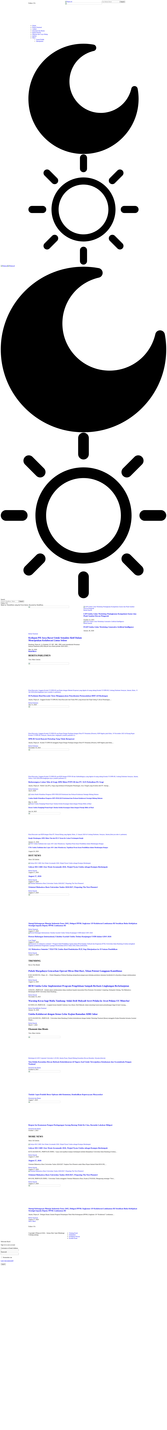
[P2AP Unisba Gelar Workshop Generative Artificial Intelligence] (104, 621)
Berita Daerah (88, 610)
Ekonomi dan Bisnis (34, 1068)
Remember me (7, 1257)
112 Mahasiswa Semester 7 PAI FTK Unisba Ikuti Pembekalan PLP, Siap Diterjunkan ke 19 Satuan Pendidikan (72, 949)
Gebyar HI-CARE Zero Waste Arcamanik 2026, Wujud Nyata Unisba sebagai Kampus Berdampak (68, 867)
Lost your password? (7, 1261)
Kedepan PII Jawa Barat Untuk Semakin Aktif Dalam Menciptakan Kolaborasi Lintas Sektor (55, 639)
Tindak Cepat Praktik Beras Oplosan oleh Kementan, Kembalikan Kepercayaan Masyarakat (65, 1094)
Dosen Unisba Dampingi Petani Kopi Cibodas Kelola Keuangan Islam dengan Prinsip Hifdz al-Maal (61, 807)
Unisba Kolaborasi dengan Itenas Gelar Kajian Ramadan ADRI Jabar (63, 1014)
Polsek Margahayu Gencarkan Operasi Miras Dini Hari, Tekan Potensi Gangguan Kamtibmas (75, 971)
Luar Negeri (32, 940)
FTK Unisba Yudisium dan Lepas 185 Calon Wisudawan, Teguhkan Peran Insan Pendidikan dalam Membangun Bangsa (68, 847)
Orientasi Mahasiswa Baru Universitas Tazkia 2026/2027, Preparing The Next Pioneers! (63, 887)
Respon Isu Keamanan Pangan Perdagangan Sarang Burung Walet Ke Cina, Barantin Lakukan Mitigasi (70, 1125)
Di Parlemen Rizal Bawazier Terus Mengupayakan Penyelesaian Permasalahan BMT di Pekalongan (68, 696)
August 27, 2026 (34, 876)
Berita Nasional (33, 634)
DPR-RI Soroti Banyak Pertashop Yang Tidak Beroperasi (51, 739)
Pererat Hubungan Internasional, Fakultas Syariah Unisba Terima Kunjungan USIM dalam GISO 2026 (69, 937)
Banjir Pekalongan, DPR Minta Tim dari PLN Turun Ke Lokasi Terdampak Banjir (55, 838)
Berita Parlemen (33, 703)
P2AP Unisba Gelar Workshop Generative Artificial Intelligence (109, 627)
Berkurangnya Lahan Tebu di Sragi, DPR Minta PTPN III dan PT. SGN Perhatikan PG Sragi (66, 782)
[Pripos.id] (8, 266)
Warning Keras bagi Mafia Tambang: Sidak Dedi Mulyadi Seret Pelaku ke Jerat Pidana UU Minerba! (79, 1001)
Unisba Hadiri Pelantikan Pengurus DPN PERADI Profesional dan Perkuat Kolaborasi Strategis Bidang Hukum (65, 798)
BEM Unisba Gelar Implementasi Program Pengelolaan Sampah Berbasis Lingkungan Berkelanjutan (78, 986)
